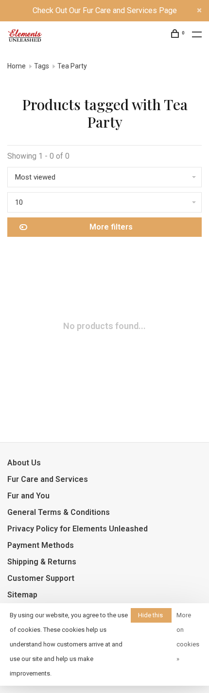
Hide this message (151, 617)
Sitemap (22, 594)
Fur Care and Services (47, 479)
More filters (111, 226)
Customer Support (40, 578)
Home (16, 66)
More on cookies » (187, 636)
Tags (41, 66)
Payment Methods (40, 545)
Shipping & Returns (41, 561)
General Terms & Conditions (58, 512)
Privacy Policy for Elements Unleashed (77, 528)
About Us (24, 462)
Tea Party (72, 66)
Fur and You (28, 495)
